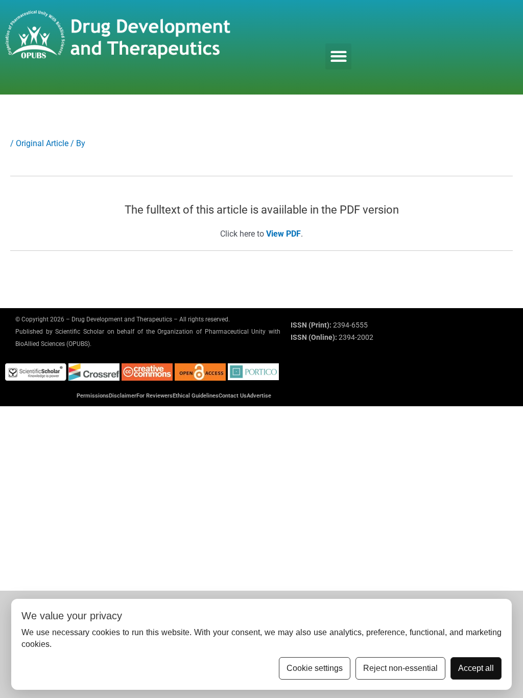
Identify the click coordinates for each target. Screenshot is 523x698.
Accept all (476, 668)
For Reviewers (154, 395)
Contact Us (233, 395)
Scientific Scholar (79, 331)
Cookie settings (315, 668)
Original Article (42, 143)
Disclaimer (122, 395)
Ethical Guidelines (196, 395)
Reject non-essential (400, 668)
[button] (338, 56)
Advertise (259, 395)
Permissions (93, 395)
